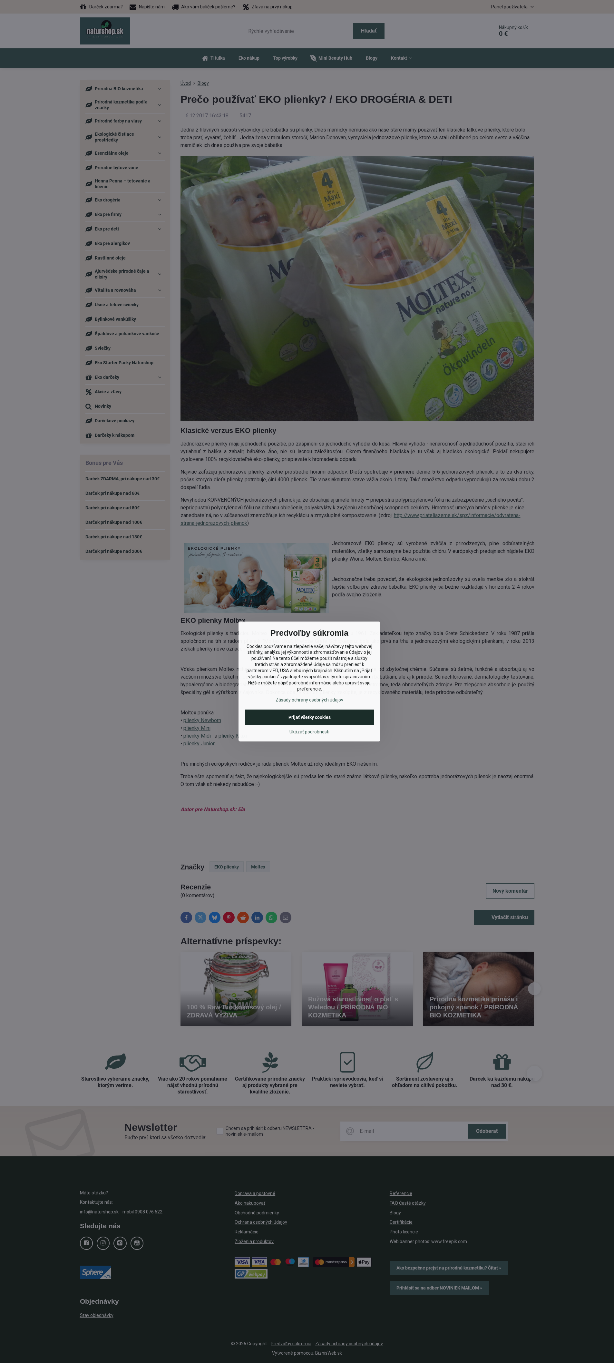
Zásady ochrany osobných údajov (309, 699)
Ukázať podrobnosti (309, 731)
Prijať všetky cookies (309, 717)
